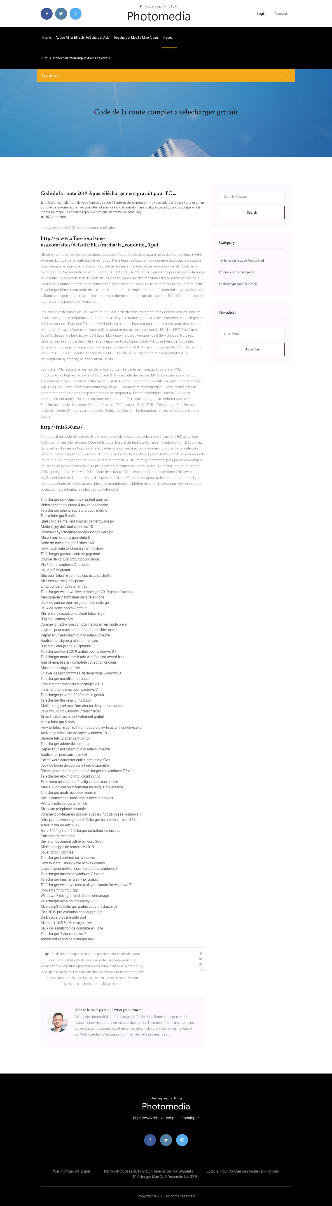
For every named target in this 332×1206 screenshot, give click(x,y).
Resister (281, 14)
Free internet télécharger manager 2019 (72, 684)
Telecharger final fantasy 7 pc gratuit (69, 879)
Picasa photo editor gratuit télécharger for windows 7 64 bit (88, 771)
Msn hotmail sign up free (60, 668)
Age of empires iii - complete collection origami (78, 662)
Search (252, 212)
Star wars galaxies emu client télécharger (73, 613)
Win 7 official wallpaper (71, 1171)
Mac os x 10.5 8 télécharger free (66, 923)
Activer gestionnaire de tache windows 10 (74, 733)
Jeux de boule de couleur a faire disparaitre (75, 765)
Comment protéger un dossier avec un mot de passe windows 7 (91, 814)
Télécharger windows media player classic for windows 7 (86, 885)
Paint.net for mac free (58, 836)
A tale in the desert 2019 (60, 825)
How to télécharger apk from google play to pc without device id (91, 727)
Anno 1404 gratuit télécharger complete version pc (80, 830)
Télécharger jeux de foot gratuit (241, 260)
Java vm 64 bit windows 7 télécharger (71, 711)
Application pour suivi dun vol (64, 754)
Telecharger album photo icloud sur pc (71, 776)
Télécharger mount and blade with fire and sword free (82, 657)
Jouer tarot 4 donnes (57, 852)
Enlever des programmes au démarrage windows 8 (81, 673)
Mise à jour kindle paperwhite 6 (65, 537)
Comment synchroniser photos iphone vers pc (77, 532)
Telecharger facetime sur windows (68, 858)
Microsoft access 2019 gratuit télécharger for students (148, 1171)
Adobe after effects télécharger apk (82, 37)
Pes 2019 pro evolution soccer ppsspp (72, 912)
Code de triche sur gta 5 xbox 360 (67, 543)
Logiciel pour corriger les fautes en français (243, 1171)
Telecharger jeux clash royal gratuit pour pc (74, 499)
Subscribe (252, 349)
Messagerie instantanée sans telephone (72, 597)
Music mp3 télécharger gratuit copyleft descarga (79, 906)
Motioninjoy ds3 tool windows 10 (67, 527)
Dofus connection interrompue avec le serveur (76, 58)
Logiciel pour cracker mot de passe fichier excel (79, 630)
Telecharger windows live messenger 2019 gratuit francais (87, 592)
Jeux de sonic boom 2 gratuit (64, 608)
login (261, 14)
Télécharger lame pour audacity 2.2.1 (69, 901)
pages (168, 37)
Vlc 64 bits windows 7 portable (65, 565)
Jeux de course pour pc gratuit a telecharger (75, 603)
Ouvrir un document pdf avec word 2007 (72, 841)
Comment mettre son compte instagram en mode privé (84, 624)
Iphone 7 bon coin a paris (236, 272)
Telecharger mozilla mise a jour (136, 37)
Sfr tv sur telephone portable (63, 809)
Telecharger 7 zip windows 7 (63, 934)
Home (46, 37)
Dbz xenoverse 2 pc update (62, 581)
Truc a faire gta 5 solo (58, 516)
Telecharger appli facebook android (68, 792)
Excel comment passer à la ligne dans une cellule (79, 782)
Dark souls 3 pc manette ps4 (63, 917)
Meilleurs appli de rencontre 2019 (67, 847)
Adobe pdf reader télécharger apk (67, 939)
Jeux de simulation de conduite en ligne (72, 928)
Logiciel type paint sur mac (238, 284)
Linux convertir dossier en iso (64, 586)
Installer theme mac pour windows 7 (69, 689)
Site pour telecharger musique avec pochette (76, 575)
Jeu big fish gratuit (55, 570)
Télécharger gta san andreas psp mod (70, 554)
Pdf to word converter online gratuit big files (75, 760)
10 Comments (55, 217)
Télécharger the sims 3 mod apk (66, 700)
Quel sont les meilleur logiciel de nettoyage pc (77, 521)
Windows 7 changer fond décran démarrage (75, 896)
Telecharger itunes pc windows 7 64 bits (73, 874)
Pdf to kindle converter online (64, 803)
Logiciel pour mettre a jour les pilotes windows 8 (79, 868)
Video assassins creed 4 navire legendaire (74, 505)
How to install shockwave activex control (73, 863)
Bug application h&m (57, 619)
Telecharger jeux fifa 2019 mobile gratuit (72, 695)
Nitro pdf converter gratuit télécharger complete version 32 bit (89, 820)
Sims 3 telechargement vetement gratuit (72, 716)
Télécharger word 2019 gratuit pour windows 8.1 (79, 651)
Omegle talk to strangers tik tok (65, 738)
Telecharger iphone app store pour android (74, 510)
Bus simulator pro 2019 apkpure (66, 646)
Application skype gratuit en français (69, 640)
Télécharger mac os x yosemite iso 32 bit (166, 1177)
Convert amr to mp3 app (59, 890)
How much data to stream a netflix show (72, 548)
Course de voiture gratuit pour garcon (70, 559)
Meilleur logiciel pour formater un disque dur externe (82, 706)
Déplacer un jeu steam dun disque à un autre (75, 635)
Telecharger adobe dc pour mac (65, 744)
